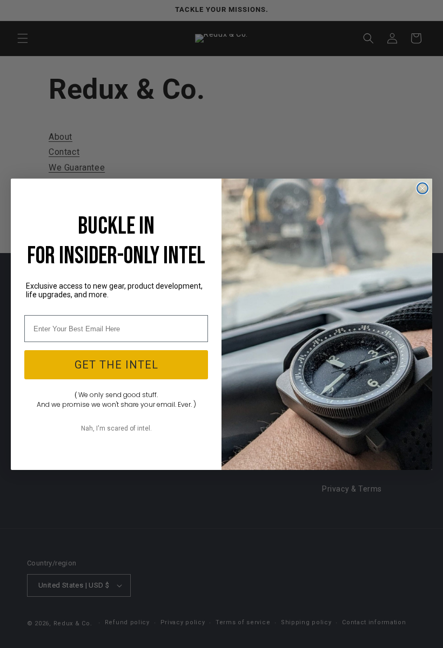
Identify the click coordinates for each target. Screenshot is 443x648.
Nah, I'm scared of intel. (116, 428)
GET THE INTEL (116, 364)
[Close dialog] (422, 188)
